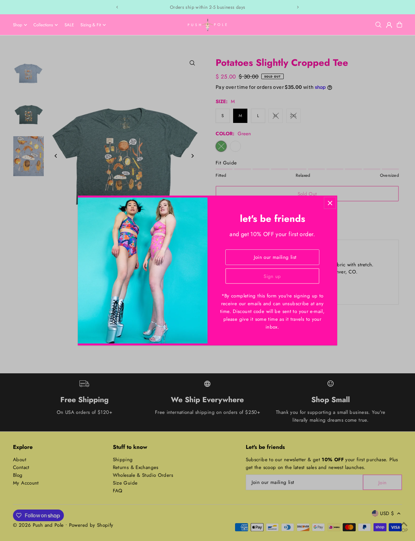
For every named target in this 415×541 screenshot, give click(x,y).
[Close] (330, 203)
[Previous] (117, 7)
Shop (17, 25)
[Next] (297, 7)
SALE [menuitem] (69, 25)
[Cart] (399, 25)
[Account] (389, 25)
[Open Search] (378, 25)
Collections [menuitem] (43, 25)
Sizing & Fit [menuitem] (90, 25)
